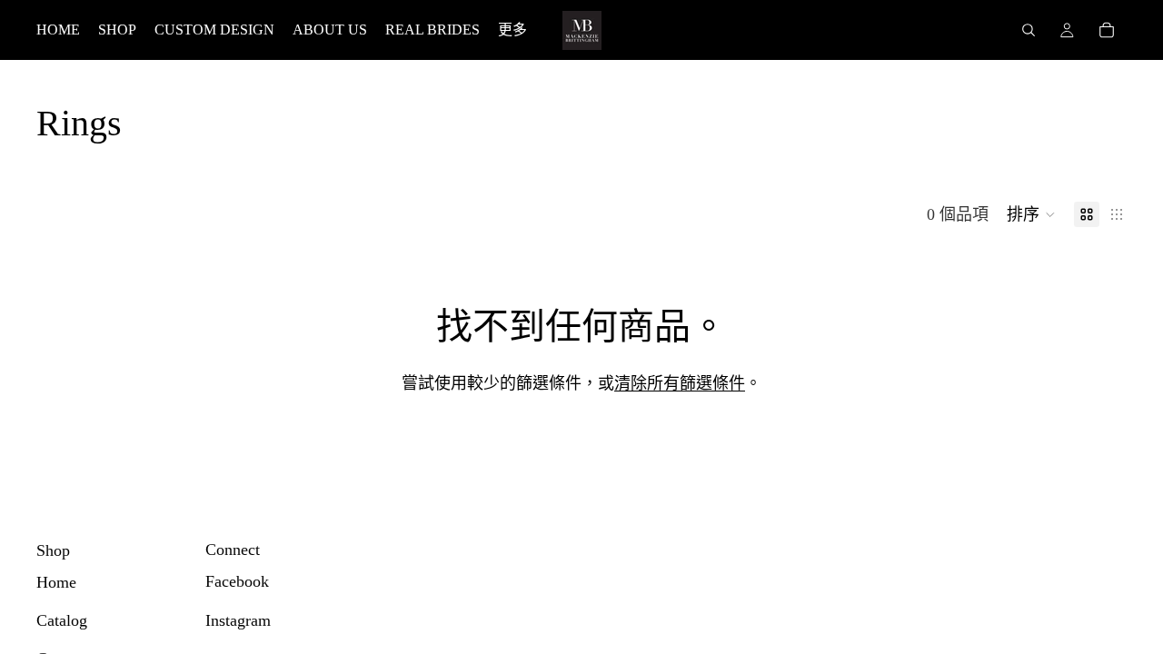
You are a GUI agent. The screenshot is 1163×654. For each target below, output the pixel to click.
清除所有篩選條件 (679, 383)
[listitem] (512, 30)
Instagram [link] (238, 620)
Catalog (61, 620)
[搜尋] (1029, 30)
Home (56, 582)
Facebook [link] (237, 581)
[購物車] (1107, 30)
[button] (1031, 214)
